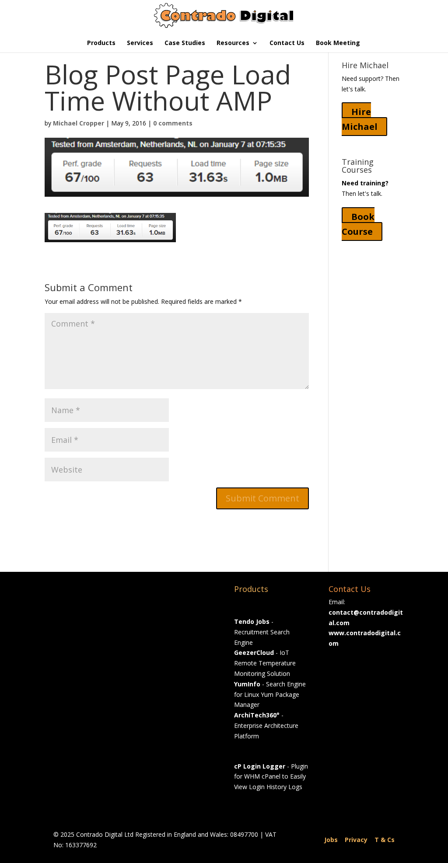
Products (101, 43)
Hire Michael (360, 119)
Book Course (358, 224)
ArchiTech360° (257, 715)
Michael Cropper (78, 123)
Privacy (356, 839)
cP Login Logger (259, 766)
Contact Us (287, 43)
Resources (233, 43)
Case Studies (184, 43)
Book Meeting (338, 43)
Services (140, 43)
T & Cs (384, 839)
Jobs (331, 839)
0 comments (172, 123)
